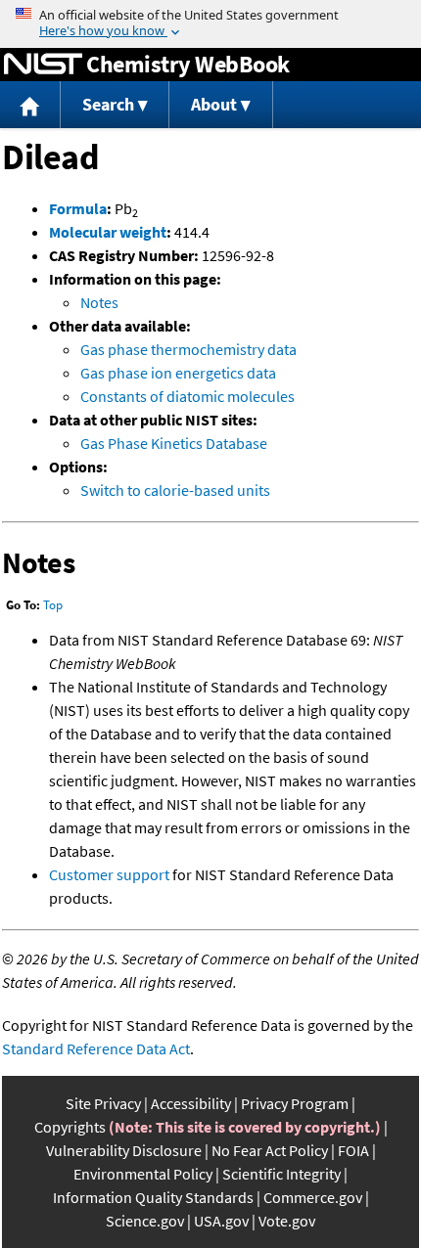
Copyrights (70, 1127)
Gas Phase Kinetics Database (173, 443)
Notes (99, 302)
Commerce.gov (312, 1197)
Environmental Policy (142, 1173)
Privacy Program (295, 1103)
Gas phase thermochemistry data (188, 349)
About (214, 104)
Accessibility (191, 1103)
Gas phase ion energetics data (178, 372)
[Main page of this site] (30, 105)
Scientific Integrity (281, 1173)
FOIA (353, 1150)
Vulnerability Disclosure (124, 1150)
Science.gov (145, 1220)
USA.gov (221, 1220)
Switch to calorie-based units (175, 490)
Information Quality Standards (153, 1197)
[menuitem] (30, 105)
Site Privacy (103, 1103)
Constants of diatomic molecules (187, 396)
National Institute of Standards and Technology (43, 64)
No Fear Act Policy (269, 1150)
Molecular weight (107, 232)
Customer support (109, 874)
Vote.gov (286, 1220)
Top (53, 605)
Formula (78, 208)
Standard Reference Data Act (96, 1048)
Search (108, 104)
